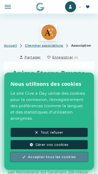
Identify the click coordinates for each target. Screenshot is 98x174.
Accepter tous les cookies (52, 157)
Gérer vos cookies (52, 145)
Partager (33, 57)
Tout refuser (52, 132)
